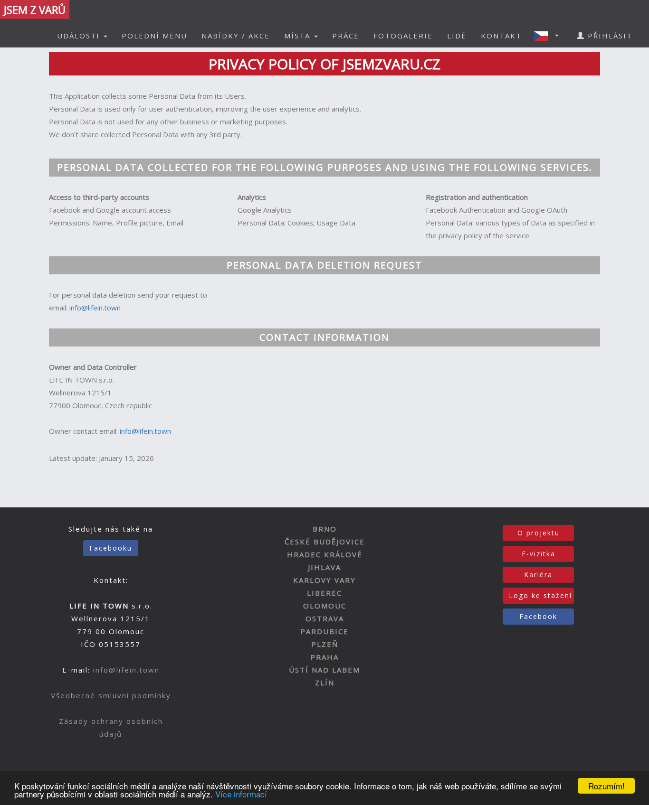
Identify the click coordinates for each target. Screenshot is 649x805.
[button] (549, 35)
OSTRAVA (324, 618)
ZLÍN (324, 682)
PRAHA (324, 657)
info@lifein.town (95, 307)
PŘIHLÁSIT (608, 35)
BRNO (325, 529)
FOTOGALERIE (403, 35)
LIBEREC (324, 593)
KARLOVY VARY (324, 580)
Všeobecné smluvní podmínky (111, 695)
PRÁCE (345, 35)
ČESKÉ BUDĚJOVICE (325, 541)
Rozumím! (606, 786)
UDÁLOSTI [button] (80, 35)
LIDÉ (457, 35)
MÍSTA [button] (298, 35)
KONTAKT (501, 35)
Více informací (241, 794)
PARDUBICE (324, 631)
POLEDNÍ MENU (154, 35)
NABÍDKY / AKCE (235, 35)
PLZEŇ (324, 644)
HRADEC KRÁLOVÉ (325, 554)
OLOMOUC (324, 605)
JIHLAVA (324, 567)
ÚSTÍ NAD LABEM (324, 669)
